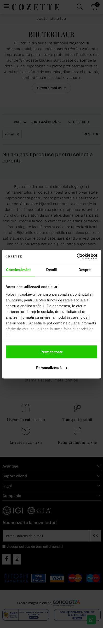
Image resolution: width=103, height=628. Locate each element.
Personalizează (49, 367)
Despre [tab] (85, 270)
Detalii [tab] (51, 270)
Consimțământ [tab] (18, 270)
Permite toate (51, 352)
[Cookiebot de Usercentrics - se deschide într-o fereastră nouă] (76, 256)
